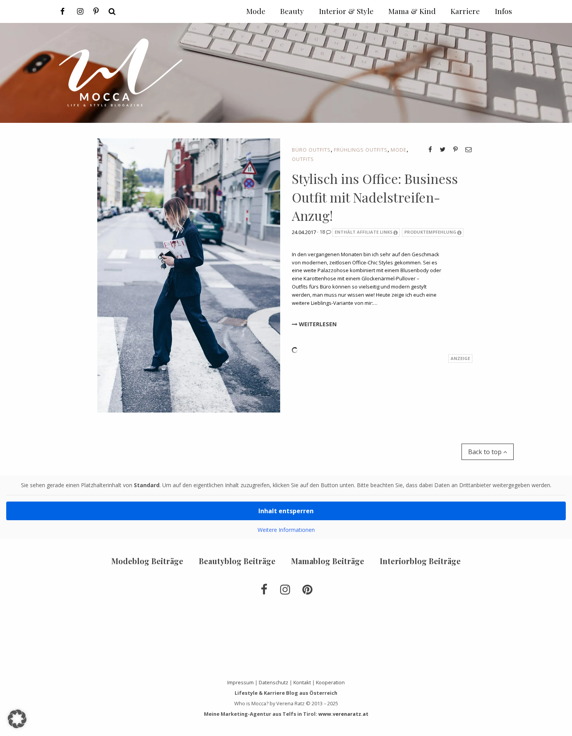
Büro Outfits (311, 149)
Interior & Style (346, 11)
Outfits (303, 159)
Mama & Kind (412, 11)
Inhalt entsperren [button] (286, 511)
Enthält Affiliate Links (364, 232)
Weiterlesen (317, 324)
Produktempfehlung (430, 232)
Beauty (292, 11)
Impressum (240, 682)
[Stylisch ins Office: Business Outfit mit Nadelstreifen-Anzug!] (188, 275)
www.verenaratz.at (343, 713)
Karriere (465, 11)
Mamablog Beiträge (327, 561)
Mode (399, 149)
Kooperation (330, 682)
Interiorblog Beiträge (420, 561)
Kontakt (302, 682)
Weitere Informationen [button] (286, 529)
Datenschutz (273, 682)
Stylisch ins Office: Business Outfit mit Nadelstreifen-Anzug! (375, 197)
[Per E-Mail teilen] (468, 149)
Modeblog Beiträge (147, 561)
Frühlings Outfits (361, 149)
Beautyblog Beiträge (237, 561)
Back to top (485, 452)
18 (322, 231)
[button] (17, 719)
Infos (503, 11)
